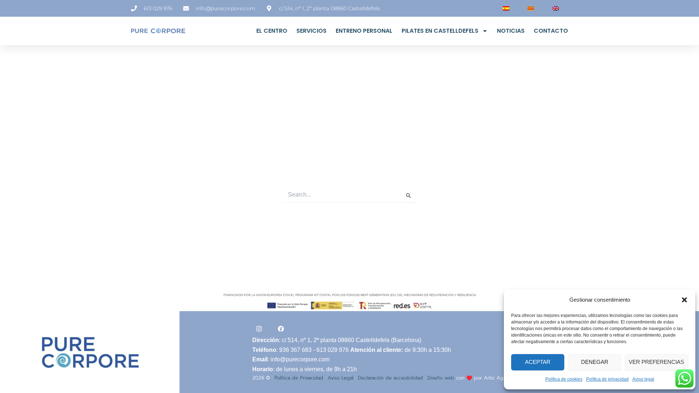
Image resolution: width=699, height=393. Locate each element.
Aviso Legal (341, 377)
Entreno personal (364, 31)
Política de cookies (563, 379)
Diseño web (440, 377)
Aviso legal (643, 379)
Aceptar (537, 362)
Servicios (311, 31)
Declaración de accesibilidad (390, 377)
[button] (684, 299)
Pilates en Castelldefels (440, 31)
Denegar (594, 362)
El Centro (271, 31)
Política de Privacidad (299, 377)
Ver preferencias (656, 362)
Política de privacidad (607, 379)
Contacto (551, 31)
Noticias (511, 31)
